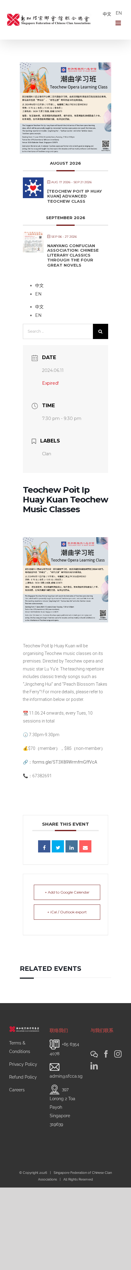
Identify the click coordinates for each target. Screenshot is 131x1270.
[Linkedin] (72, 846)
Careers (17, 1089)
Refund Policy (23, 1077)
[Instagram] (118, 1054)
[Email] (85, 846)
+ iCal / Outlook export (67, 912)
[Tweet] (58, 846)
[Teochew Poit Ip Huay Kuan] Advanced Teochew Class (74, 196)
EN (119, 13)
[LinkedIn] (94, 1065)
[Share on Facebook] (44, 846)
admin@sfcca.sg (66, 1076)
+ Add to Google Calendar (67, 892)
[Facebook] (106, 1054)
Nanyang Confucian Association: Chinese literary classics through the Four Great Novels (73, 255)
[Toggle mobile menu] (118, 23)
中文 (107, 14)
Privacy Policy (23, 1064)
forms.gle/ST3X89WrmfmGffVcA (64, 762)
